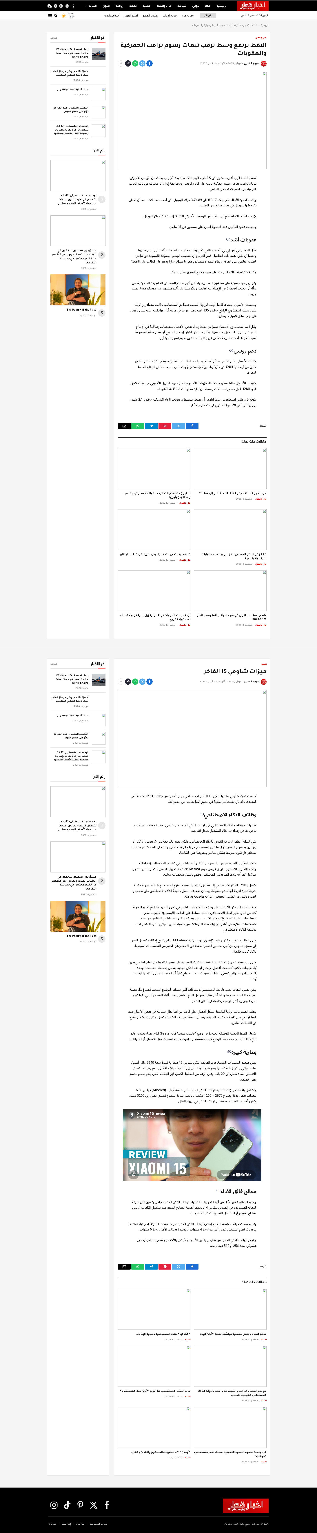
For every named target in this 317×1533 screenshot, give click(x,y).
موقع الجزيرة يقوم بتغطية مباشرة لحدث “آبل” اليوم (233, 1334)
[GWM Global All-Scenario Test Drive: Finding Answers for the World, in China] (98, 54)
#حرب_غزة (188, 15)
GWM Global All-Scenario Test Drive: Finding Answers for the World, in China (72, 53)
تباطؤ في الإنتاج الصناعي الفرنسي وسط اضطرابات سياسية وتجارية (234, 556)
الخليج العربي (131, 15)
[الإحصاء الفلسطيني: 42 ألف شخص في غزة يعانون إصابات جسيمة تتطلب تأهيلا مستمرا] (98, 130)
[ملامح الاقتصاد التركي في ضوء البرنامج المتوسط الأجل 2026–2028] (230, 590)
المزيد (93, 6)
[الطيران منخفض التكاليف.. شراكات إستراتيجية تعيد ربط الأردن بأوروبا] (154, 468)
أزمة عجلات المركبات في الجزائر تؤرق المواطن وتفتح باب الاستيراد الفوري (155, 617)
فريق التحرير (251, 63)
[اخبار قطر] (253, 6)
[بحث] (55, 16)
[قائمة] (50, 16)
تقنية (146, 6)
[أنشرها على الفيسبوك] (149, 63)
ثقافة (133, 6)
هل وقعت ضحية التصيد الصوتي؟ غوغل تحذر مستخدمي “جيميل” (230, 1454)
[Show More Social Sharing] (121, 63)
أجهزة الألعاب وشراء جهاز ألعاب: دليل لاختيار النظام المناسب (69, 73)
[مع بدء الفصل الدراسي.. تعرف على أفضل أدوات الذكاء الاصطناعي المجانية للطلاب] (230, 1366)
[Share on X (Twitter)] (142, 63)
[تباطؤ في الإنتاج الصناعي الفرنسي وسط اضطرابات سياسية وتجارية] (230, 529)
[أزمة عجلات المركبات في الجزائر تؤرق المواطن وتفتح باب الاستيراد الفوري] (154, 590)
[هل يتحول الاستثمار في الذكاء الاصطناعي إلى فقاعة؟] (230, 468)
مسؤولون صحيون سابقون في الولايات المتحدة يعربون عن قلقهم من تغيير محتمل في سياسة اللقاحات (74, 257)
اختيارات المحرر (150, 15)
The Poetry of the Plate (81, 310)
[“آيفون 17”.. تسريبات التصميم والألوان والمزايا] (154, 1427)
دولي (195, 6)
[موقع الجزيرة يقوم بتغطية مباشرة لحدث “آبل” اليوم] (230, 1309)
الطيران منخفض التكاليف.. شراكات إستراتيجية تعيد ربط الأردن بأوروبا (156, 495)
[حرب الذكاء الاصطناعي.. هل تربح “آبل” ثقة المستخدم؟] (154, 1366)
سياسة (181, 6)
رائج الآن (207, 15)
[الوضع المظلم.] (73, 6)
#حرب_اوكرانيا (170, 15)
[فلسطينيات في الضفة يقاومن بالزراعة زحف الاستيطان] (154, 529)
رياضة (119, 6)
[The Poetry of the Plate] (77, 289)
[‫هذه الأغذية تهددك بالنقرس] (98, 94)
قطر (208, 6)
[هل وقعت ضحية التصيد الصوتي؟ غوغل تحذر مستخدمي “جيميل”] (230, 1427)
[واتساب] (135, 63)
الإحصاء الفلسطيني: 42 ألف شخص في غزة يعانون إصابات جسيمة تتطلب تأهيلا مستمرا (71, 130)
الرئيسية (221, 6)
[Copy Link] (128, 63)
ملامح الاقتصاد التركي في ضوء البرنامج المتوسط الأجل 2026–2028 (231, 617)
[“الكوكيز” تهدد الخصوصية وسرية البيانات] (154, 1309)
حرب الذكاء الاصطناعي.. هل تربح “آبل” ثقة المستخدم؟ (155, 1391)
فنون (106, 6)
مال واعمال (163, 6)
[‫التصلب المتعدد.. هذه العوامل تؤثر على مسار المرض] (98, 112)
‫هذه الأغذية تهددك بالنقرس (72, 90)
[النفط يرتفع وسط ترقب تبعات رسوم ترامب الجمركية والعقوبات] (192, 120)
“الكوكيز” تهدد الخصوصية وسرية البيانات (163, 1334)
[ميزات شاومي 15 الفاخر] (192, 738)
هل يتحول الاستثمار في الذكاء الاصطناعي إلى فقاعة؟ (233, 493)
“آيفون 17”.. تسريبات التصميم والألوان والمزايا (160, 1452)
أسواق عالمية (111, 15)
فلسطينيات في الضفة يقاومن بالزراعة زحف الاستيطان (155, 554)
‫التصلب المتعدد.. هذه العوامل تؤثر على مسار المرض (70, 110)
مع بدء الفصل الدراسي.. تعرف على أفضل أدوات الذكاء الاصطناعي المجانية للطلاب (232, 1393)
